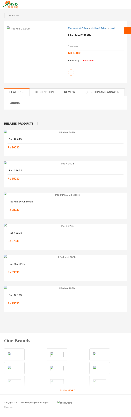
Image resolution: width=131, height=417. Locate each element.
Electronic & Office (78, 28)
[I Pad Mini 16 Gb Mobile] (65, 195)
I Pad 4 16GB (15, 170)
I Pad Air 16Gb (15, 295)
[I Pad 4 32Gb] (65, 226)
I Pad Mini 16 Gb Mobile (20, 201)
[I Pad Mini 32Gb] (65, 257)
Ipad (112, 28)
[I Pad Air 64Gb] (65, 132)
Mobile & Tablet (99, 28)
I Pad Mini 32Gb (16, 264)
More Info (14, 16)
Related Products (19, 123)
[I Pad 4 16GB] (65, 163)
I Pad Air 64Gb (15, 139)
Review (69, 92)
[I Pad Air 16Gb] (65, 288)
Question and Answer (102, 92)
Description (44, 92)
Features (16, 92)
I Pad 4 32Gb (15, 232)
